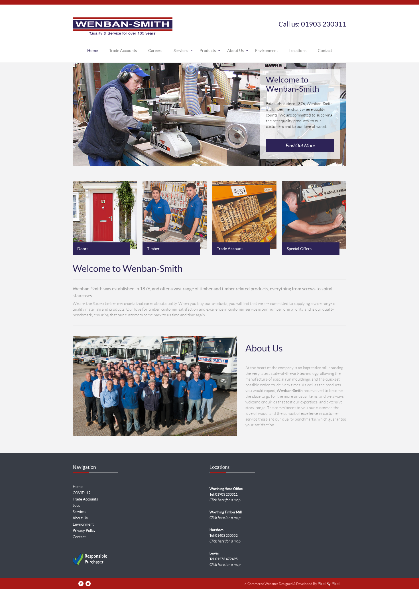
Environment (266, 50)
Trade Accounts (123, 50)
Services (181, 50)
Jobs (76, 505)
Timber (153, 248)
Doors (82, 248)
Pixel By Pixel (328, 584)
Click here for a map (225, 500)
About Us (235, 50)
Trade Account (230, 248)
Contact (325, 50)
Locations (297, 50)
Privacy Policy (84, 530)
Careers (155, 50)
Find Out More (300, 145)
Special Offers (299, 248)
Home (92, 50)
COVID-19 (82, 493)
